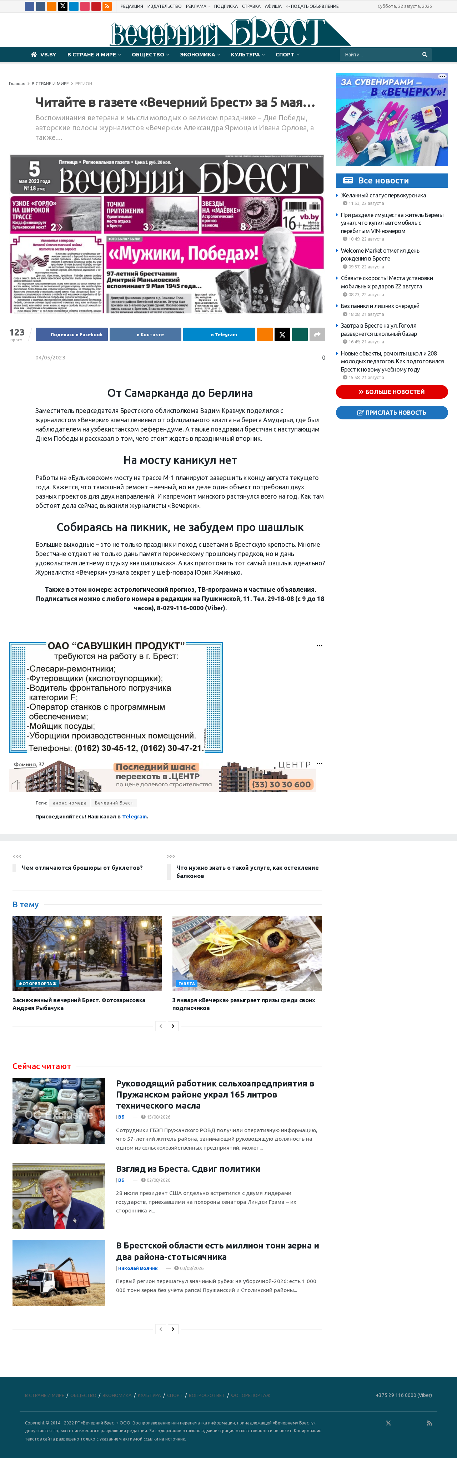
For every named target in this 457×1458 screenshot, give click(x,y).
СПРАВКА (251, 6)
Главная (17, 83)
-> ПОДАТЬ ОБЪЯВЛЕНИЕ (312, 6)
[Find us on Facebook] (29, 6)
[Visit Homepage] (228, 30)
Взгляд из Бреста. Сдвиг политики (188, 1169)
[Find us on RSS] (107, 6)
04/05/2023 (50, 357)
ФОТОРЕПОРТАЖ (38, 984)
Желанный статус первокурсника (383, 195)
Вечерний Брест (114, 803)
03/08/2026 (191, 1268)
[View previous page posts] (160, 1026)
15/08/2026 (158, 1116)
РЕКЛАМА (196, 6)
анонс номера (70, 803)
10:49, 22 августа (365, 239)
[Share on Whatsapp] (300, 334)
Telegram (134, 816)
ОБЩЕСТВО (148, 54)
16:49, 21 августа (365, 341)
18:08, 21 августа (365, 314)
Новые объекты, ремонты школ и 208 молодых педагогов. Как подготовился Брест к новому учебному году (392, 361)
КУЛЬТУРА (245, 54)
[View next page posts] (173, 1026)
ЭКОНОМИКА (197, 54)
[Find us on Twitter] (62, 6)
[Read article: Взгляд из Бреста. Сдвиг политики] (58, 1196)
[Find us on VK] (40, 6)
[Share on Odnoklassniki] (265, 334)
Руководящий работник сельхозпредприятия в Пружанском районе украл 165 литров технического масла (215, 1094)
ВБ (121, 1116)
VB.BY (48, 54)
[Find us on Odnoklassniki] (51, 6)
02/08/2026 (158, 1179)
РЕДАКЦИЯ (132, 6)
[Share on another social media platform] (317, 334)
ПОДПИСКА (226, 6)
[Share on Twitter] (282, 334)
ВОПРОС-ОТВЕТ (207, 1395)
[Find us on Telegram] (74, 6)
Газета (187, 984)
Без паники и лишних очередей (380, 306)
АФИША (273, 6)
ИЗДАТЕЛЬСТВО (164, 6)
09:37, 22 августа (365, 266)
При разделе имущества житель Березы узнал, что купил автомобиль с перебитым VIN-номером (392, 223)
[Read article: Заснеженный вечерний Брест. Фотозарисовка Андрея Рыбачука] (87, 953)
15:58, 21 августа (365, 377)
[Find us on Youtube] (96, 6)
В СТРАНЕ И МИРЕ (91, 54)
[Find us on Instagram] (85, 6)
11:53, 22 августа (365, 203)
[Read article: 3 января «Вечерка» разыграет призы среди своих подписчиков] (247, 953)
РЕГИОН (83, 83)
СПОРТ (285, 54)
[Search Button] (425, 54)
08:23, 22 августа (365, 294)
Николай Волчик (138, 1268)
